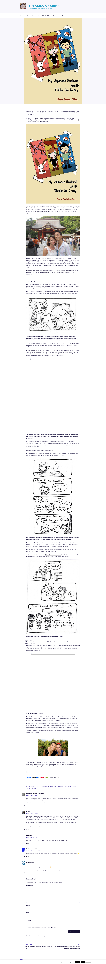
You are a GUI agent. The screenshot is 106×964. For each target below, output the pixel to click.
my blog (33, 350)
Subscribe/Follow (46, 15)
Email (28, 912)
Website (28, 920)
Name (28, 905)
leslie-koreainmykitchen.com (34, 849)
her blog (47, 258)
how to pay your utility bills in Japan (39, 352)
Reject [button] (83, 962)
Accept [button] (77, 962)
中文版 (61, 15)
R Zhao (28, 811)
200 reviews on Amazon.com (53, 555)
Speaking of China (44, 5)
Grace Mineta (30, 862)
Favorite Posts (35, 15)
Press (28, 15)
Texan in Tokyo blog (58, 206)
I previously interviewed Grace (34, 270)
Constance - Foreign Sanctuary (35, 793)
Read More (88, 962)
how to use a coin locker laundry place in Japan (63, 352)
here (68, 263)
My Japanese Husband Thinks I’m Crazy (63, 270)
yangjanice (29, 835)
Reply (27, 806)
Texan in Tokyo (39, 118)
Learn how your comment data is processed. (59, 936)
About (21, 15)
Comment (29, 885)
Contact (55, 15)
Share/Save (53, 777)
